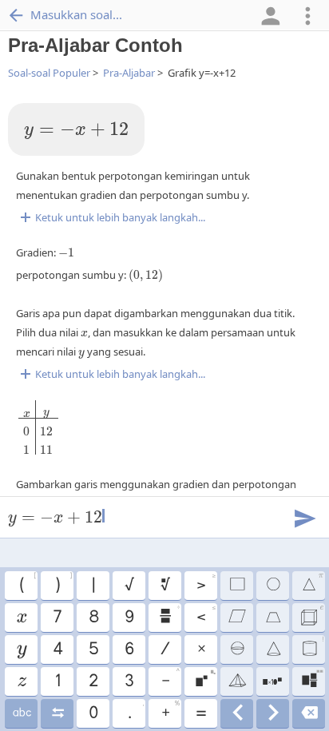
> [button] (206, 583)
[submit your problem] (304, 517)
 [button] (237, 713)
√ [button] (128, 586)
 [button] (308, 713)
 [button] (169, 615)
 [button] (236, 650)
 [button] (273, 713)
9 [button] (128, 618)
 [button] (312, 583)
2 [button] (92, 681)
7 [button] (56, 618)
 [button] (311, 679)
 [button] (21, 713)
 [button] (21, 681)
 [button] (20, 618)
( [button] (27, 583)
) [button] (63, 583)
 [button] (272, 681)
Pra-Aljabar (129, 73)
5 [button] (93, 650)
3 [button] (128, 681)
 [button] (21, 650)
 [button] (236, 681)
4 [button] (57, 650)
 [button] (312, 647)
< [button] (206, 615)
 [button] (236, 618)
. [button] (135, 711)
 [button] (57, 713)
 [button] (311, 615)
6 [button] (128, 650)
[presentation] (76, 131)
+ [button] (170, 711)
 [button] (272, 618)
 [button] (236, 586)
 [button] (164, 586)
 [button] (272, 650)
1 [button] (57, 681)
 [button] (272, 586)
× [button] (200, 650)
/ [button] (164, 650)
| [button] (92, 586)
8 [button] (93, 618)
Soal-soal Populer (49, 73)
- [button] (170, 679)
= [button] (200, 713)
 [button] (205, 679)
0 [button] (92, 713)
